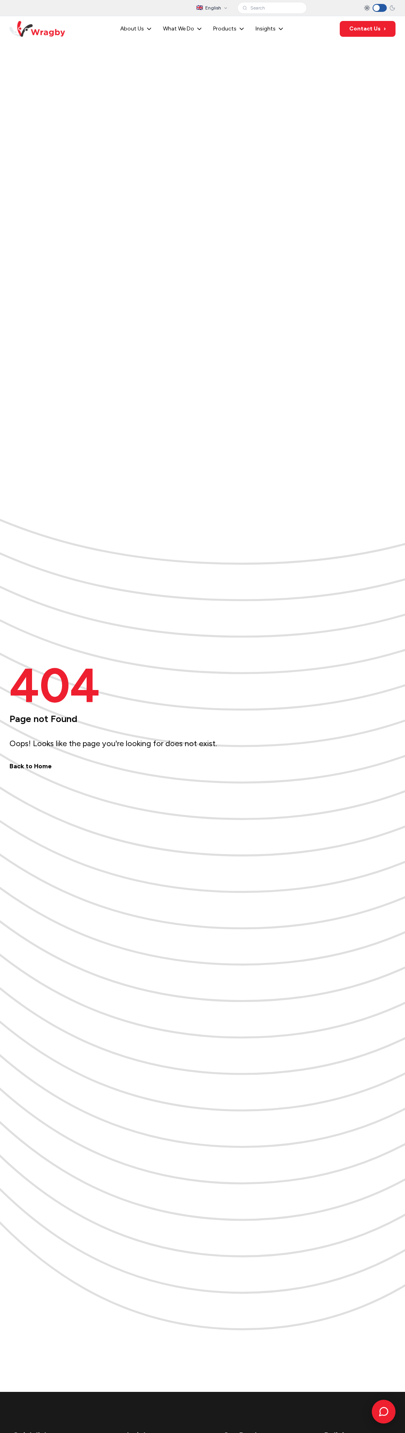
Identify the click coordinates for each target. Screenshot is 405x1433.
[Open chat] (384, 1412)
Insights (265, 28)
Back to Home (30, 766)
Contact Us (367, 28)
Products (225, 28)
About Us (132, 28)
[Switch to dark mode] (380, 8)
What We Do (178, 28)
